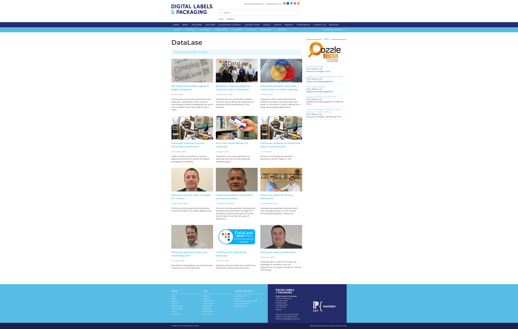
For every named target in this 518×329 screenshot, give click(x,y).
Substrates (207, 306)
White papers (176, 309)
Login (221, 19)
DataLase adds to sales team (278, 252)
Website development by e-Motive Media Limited (328, 326)
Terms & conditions (242, 304)
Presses (206, 296)
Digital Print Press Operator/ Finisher (324, 76)
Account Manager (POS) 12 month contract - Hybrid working (323, 110)
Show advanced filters (191, 52)
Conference (176, 314)
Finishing (206, 298)
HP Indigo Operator (316, 86)
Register (230, 19)
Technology (208, 301)
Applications (208, 311)
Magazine (175, 301)
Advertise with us (273, 4)
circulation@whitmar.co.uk (290, 319)
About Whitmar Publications (246, 301)
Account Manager (315, 66)
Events (174, 304)
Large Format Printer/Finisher (321, 97)
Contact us (238, 298)
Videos (174, 298)
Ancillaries (207, 314)
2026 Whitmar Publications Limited (186, 326)
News (173, 296)
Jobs (326, 39)
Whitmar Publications (254, 4)
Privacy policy (240, 306)
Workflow (207, 309)
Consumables (208, 304)
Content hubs (177, 306)
